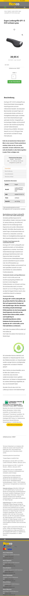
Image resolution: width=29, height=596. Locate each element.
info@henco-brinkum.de (8, 587)
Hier (4, 329)
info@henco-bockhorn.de (9, 573)
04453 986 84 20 (9, 571)
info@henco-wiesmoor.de (9, 595)
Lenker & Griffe (15, 11)
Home (5, 11)
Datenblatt (8, 168)
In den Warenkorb (14, 82)
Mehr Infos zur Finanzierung (14, 424)
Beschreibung (8, 171)
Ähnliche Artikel (9, 176)
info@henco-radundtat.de (9, 580)
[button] (22, 35)
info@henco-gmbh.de (15, 162)
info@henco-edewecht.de (9, 566)
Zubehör (9, 11)
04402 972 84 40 (9, 579)
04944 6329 (8, 593)
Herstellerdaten (9, 174)
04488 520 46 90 (9, 556)
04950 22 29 (8, 585)
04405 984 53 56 (9, 564)
